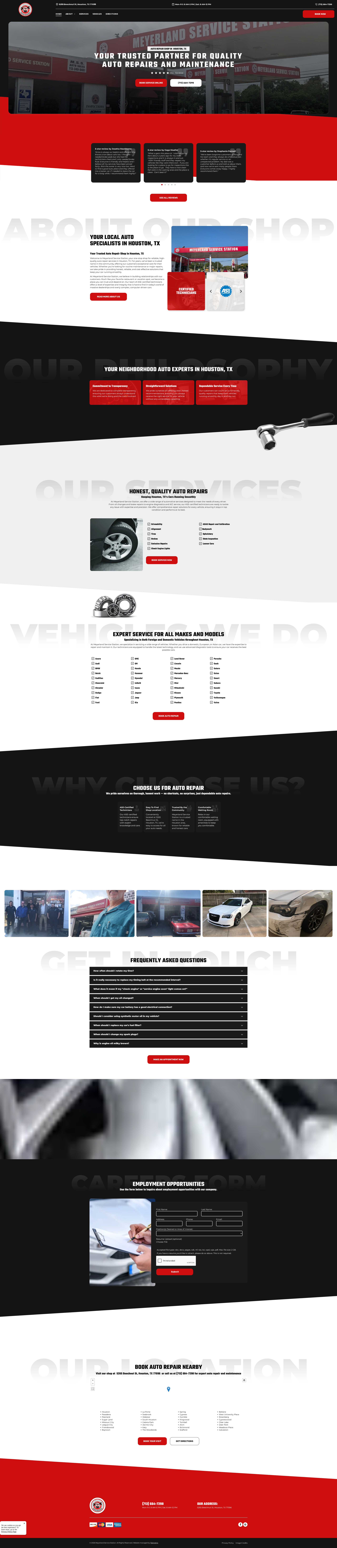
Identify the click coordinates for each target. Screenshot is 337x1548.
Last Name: (206, 1209)
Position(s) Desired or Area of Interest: (174, 1229)
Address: (160, 1219)
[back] (211, 291)
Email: (219, 1219)
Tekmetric (154, 1543)
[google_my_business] (245, 1524)
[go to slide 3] (168, 184)
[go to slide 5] (175, 184)
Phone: (189, 1219)
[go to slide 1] (162, 184)
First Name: (161, 1209)
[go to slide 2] (165, 184)
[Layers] (244, 1380)
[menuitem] (61, 14)
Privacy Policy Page (8, 1532)
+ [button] (93, 1380)
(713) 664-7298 (325, 4)
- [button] (93, 1383)
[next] (241, 291)
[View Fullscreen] (93, 1389)
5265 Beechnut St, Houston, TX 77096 (77, 4)
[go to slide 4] (171, 184)
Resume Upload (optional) (169, 1239)
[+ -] (168, 1392)
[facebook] (240, 1524)
